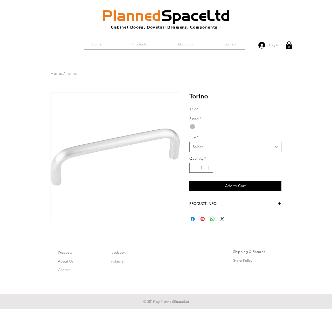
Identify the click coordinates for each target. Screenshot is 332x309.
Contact (64, 269)
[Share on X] (222, 219)
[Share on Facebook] (193, 219)
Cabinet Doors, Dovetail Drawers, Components (164, 27)
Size (193, 137)
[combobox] (235, 147)
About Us (65, 261)
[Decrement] (193, 167)
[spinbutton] (201, 167)
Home (56, 73)
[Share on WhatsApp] (212, 219)
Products (65, 252)
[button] (289, 45)
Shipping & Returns (249, 251)
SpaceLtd (166, 15)
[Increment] (209, 167)
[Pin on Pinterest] (202, 219)
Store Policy (242, 260)
